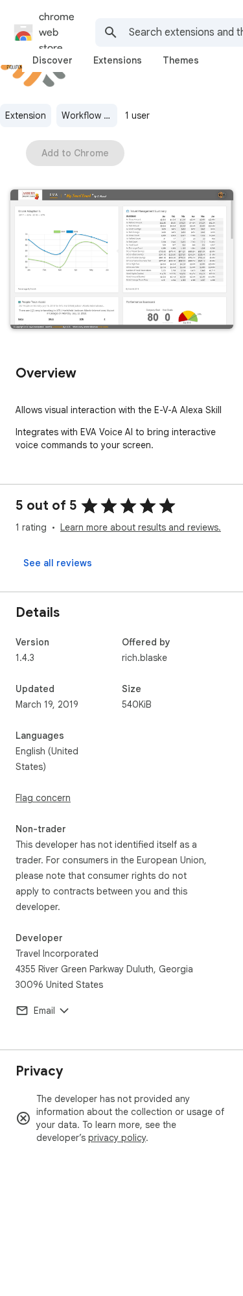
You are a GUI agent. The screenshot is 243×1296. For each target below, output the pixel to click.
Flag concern (43, 798)
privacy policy (117, 1138)
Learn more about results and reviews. (140, 527)
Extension (25, 115)
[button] (121, 260)
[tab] (52, 60)
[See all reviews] (58, 563)
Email (44, 1010)
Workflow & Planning (89, 115)
